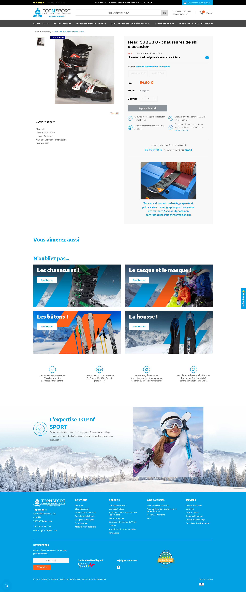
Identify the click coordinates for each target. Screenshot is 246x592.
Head (130, 53)
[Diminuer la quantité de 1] (142, 98)
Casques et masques (84, 519)
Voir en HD (114, 113)
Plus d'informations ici (177, 214)
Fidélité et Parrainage (195, 519)
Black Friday (46, 32)
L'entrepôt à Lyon (116, 509)
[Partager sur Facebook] (207, 57)
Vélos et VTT (39, 23)
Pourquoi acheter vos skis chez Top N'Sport (123, 513)
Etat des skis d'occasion (158, 505)
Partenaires (114, 533)
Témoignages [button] (243, 300)
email (188, 150)
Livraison (190, 509)
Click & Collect (192, 512)
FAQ (149, 518)
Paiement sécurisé (194, 505)
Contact (112, 525)
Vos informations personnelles (122, 529)
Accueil (36, 32)
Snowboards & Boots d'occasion (194, 23)
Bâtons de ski (81, 523)
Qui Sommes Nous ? (117, 505)
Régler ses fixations (156, 515)
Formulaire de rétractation (197, 523)
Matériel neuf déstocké (85, 527)
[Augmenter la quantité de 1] (155, 98)
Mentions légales (116, 518)
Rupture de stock (148, 108)
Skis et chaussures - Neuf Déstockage (129, 23)
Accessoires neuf (163, 23)
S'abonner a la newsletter (199, 3)
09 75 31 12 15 (153, 150)
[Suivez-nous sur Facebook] (118, 567)
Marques (79, 505)
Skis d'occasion (61, 23)
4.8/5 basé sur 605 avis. (55, 3)
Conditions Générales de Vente (122, 522)
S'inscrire (42, 567)
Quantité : (133, 99)
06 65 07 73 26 (181, 130)
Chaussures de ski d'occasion (89, 23)
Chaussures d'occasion (85, 512)
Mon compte (179, 14)
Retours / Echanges (194, 516)
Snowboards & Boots (85, 516)
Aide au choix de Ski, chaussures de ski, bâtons (162, 510)
